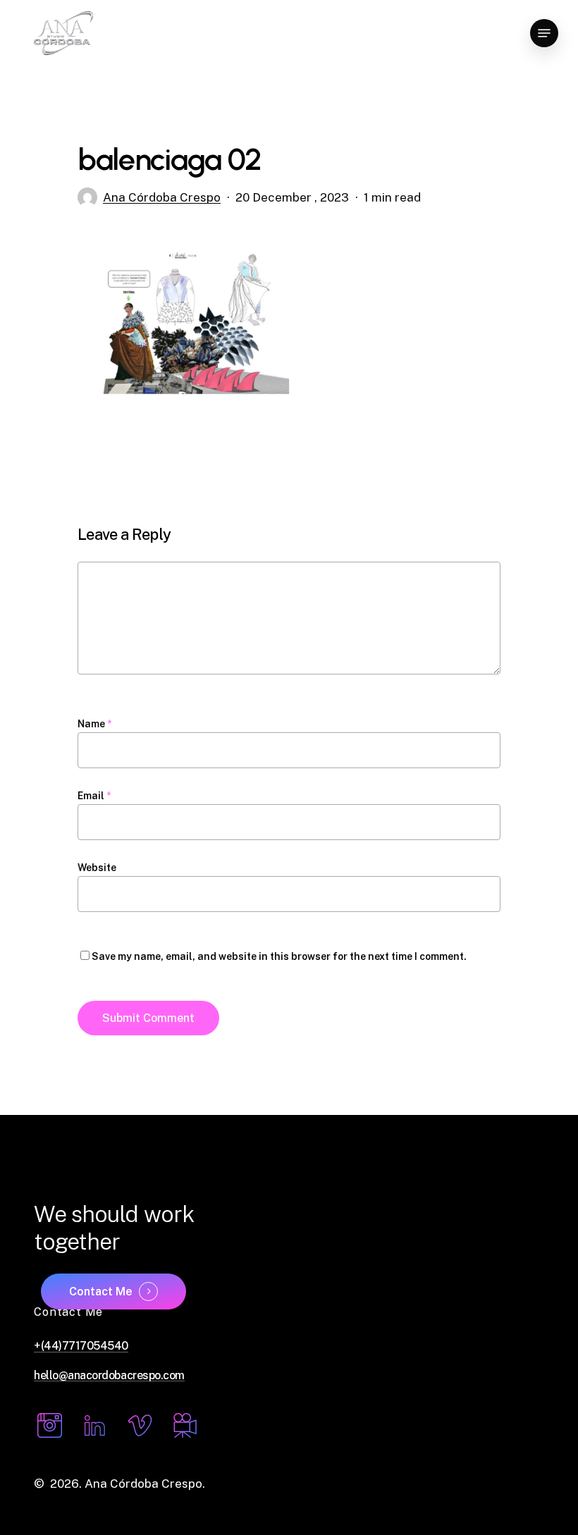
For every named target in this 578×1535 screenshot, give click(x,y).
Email (94, 795)
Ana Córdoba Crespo (162, 197)
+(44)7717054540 (81, 1346)
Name (94, 723)
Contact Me (101, 1292)
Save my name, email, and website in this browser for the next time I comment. (279, 956)
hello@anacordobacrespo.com (109, 1375)
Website (97, 867)
